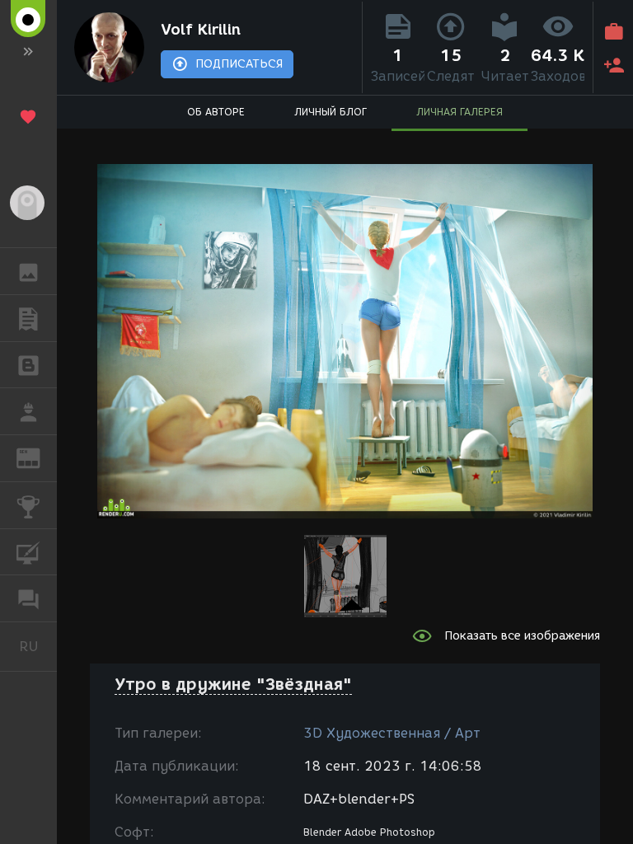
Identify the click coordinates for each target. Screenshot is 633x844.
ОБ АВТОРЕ (216, 112)
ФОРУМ (28, 598)
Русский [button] (38, 646)
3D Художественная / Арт (392, 733)
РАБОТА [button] (28, 411)
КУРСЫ (28, 552)
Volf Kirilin (201, 30)
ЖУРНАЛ (38, 457)
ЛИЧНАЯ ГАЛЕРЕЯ (459, 112)
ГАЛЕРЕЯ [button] (28, 271)
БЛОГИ (28, 365)
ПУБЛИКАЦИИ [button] (28, 318)
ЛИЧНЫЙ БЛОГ (330, 112)
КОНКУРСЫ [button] (28, 505)
